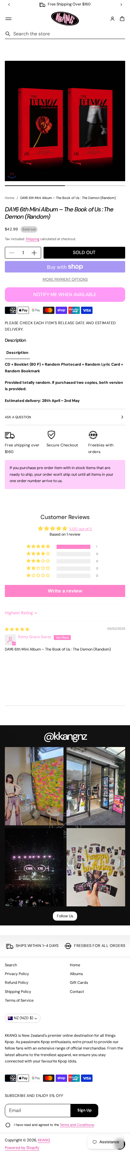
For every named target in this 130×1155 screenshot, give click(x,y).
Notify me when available (64, 295)
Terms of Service (19, 1000)
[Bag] (121, 19)
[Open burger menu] (8, 18)
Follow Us (65, 916)
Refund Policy (16, 982)
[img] (17, 629)
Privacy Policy (17, 973)
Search (11, 965)
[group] (17, 353)
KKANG (44, 1140)
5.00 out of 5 (80, 529)
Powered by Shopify (22, 1147)
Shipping (32, 239)
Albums (76, 973)
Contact (77, 991)
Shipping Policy (18, 991)
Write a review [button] (65, 591)
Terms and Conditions (77, 1125)
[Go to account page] (112, 19)
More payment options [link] (65, 279)
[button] (121, 19)
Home (9, 198)
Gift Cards (79, 982)
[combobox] (65, 34)
